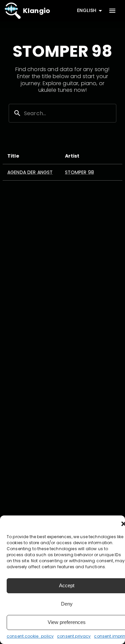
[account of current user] (112, 11)
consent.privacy (74, 636)
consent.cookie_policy (30, 636)
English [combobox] (86, 10)
